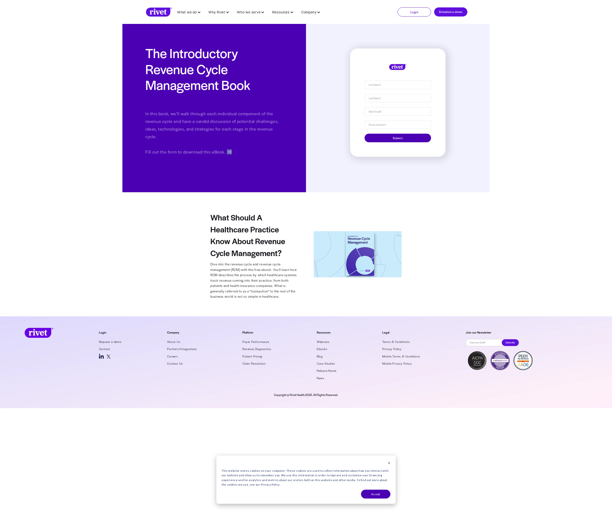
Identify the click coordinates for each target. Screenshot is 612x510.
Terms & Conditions (396, 342)
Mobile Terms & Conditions (401, 356)
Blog (320, 356)
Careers (172, 356)
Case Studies (326, 363)
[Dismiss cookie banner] (389, 463)
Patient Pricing (252, 356)
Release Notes (327, 370)
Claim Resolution (254, 363)
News (320, 378)
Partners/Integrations (182, 349)
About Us (173, 342)
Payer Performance (255, 342)
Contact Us (175, 363)
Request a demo (110, 342)
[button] (189, 12)
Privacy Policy (392, 349)
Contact (104, 349)
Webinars (323, 342)
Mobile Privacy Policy (397, 363)
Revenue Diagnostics (256, 349)
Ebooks (322, 349)
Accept (375, 494)
